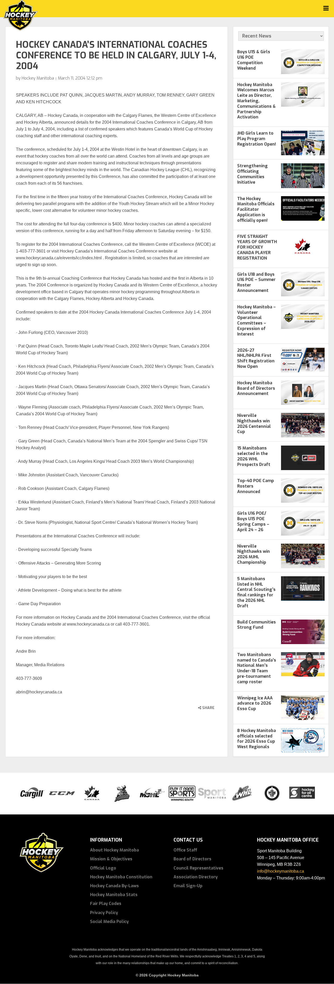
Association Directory (196, 877)
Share (207, 707)
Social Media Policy (109, 921)
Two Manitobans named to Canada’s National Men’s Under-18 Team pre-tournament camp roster (256, 668)
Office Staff (185, 850)
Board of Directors (192, 859)
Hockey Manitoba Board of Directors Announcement (256, 388)
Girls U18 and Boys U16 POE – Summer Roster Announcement (256, 282)
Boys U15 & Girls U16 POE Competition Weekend (253, 60)
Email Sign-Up (188, 886)
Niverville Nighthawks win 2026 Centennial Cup (254, 423)
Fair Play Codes (105, 903)
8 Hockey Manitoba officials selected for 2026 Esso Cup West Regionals (256, 738)
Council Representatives (198, 868)
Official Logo (103, 868)
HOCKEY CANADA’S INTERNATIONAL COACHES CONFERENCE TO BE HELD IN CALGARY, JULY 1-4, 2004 (116, 55)
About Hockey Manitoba (114, 850)
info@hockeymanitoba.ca (280, 871)
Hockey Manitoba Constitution (121, 877)
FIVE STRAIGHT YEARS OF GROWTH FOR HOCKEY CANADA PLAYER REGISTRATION (257, 247)
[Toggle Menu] (326, 8)
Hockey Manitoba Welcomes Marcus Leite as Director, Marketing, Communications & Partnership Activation (256, 101)
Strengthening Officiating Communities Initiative (252, 174)
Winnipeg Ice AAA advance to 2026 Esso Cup (255, 703)
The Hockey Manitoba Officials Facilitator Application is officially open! (256, 209)
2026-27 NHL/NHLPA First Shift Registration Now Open (256, 358)
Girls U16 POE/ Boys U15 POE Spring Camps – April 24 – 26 (253, 521)
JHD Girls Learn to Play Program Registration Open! (256, 138)
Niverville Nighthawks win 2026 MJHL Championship (253, 554)
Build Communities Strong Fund (256, 624)
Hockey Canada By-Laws (114, 886)
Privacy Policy (104, 912)
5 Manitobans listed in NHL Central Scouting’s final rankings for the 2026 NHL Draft (256, 592)
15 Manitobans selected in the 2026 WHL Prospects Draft (253, 456)
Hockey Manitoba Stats (114, 894)
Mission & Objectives (111, 859)
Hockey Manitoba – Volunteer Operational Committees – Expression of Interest (256, 320)
